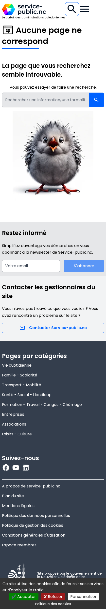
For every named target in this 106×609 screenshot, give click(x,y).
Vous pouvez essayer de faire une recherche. (53, 87)
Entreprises (13, 414)
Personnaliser (83, 596)
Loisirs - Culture (17, 434)
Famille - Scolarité (19, 375)
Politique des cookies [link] (53, 603)
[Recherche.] (72, 9)
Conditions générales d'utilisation (33, 535)
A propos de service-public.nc (31, 486)
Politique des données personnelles (36, 515)
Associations (14, 424)
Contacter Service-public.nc (58, 328)
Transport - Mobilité (21, 385)
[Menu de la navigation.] (84, 9)
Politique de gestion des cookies (32, 525)
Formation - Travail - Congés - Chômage (42, 404)
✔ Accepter (23, 596)
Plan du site (13, 496)
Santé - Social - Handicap (27, 395)
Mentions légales (18, 506)
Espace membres (19, 545)
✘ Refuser (53, 596)
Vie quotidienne (17, 365)
